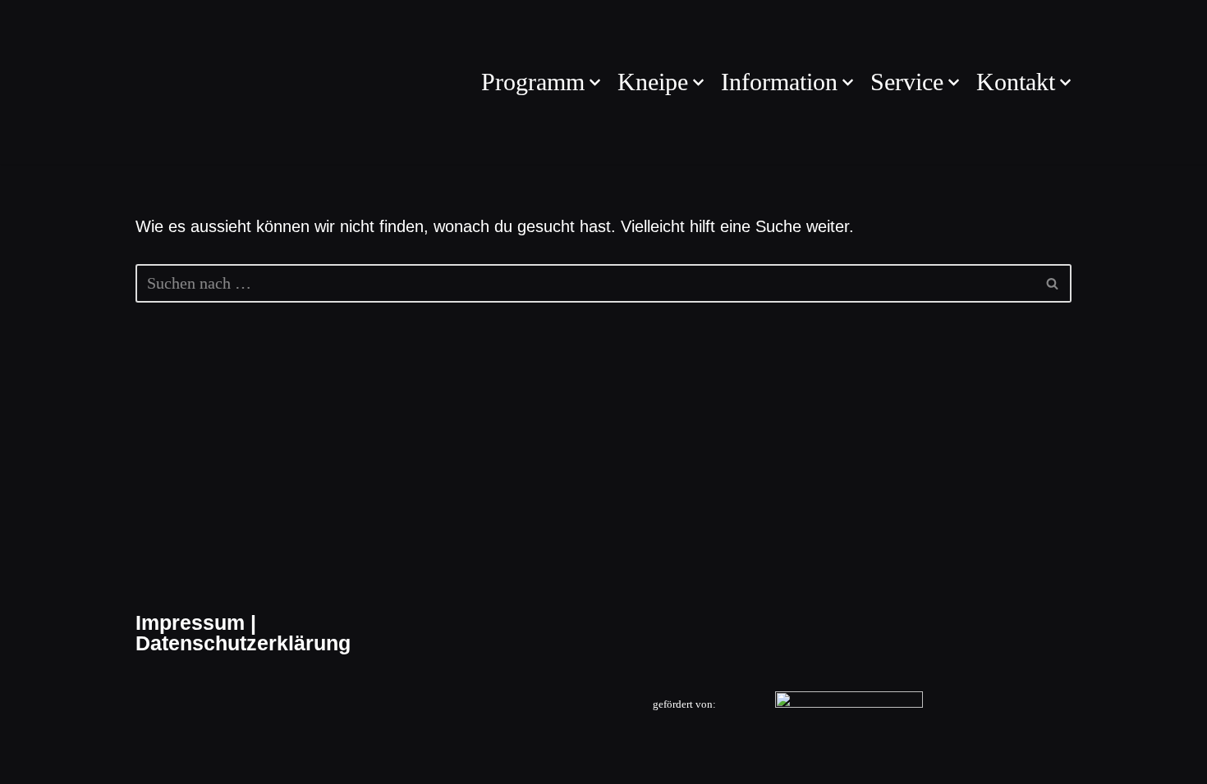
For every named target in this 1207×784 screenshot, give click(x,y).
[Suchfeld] (1053, 283)
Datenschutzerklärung (243, 642)
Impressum (190, 622)
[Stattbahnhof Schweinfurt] (184, 82)
